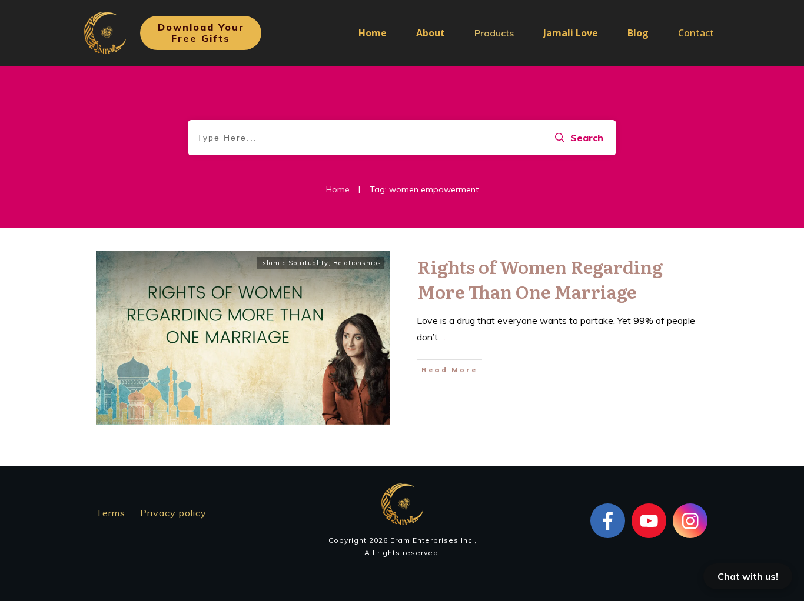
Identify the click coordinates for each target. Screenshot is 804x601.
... (443, 337)
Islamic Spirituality (294, 263)
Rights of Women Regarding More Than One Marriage (540, 278)
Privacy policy (173, 513)
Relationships (357, 263)
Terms (110, 513)
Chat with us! (747, 576)
